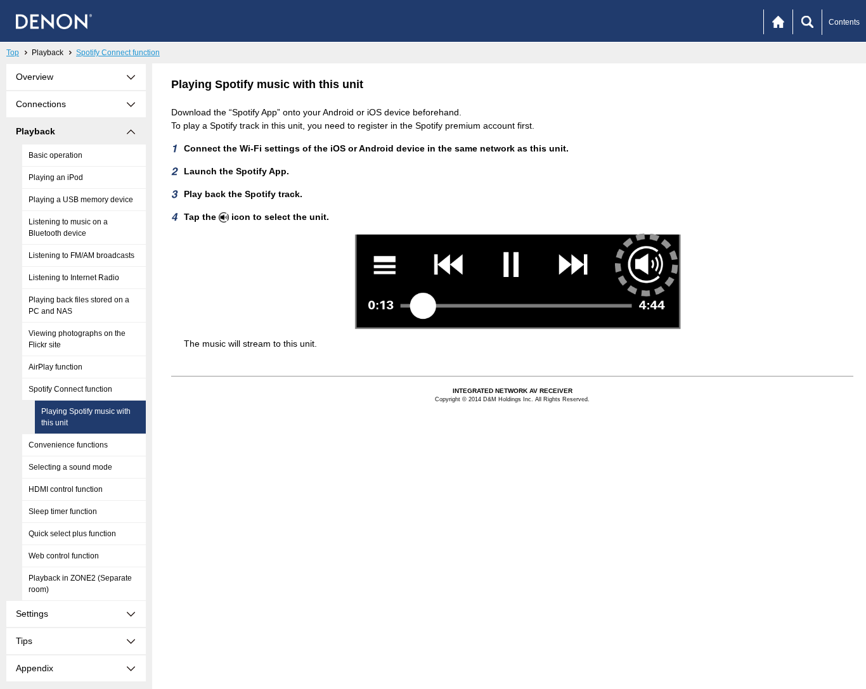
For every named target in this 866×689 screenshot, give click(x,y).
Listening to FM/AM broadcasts (81, 255)
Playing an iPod (56, 177)
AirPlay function (55, 367)
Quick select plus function (72, 533)
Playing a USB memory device (81, 199)
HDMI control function (66, 489)
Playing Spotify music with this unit (86, 417)
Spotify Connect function (118, 52)
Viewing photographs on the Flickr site (77, 339)
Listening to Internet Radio (74, 277)
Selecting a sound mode (70, 467)
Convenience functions (68, 445)
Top (12, 52)
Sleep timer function (63, 511)
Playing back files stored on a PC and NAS (79, 305)
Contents (844, 22)
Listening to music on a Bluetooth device (68, 227)
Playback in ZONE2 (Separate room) (80, 584)
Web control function (64, 555)
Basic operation (55, 155)
